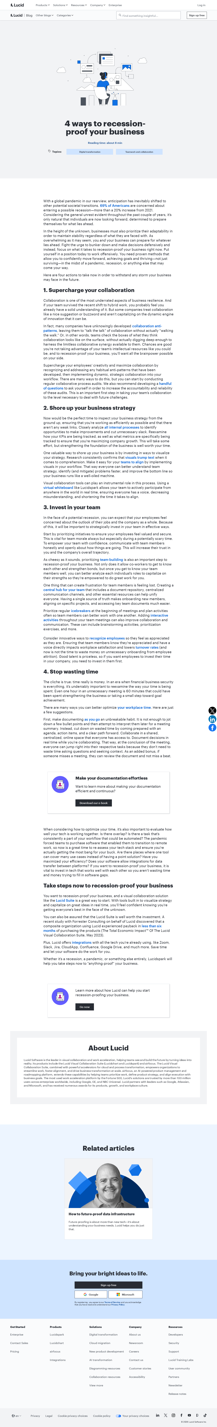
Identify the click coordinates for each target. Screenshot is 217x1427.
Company (96, 5)
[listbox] (148, 15)
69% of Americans (115, 205)
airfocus (55, 1351)
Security (174, 1343)
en (17, 1415)
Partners (174, 1376)
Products (41, 5)
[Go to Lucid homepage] (22, 5)
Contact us (136, 1359)
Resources (77, 5)
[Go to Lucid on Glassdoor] (197, 1415)
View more (96, 1385)
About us (135, 1334)
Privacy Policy (117, 1304)
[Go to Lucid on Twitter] (165, 1415)
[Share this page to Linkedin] (212, 719)
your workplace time (134, 707)
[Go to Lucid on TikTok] (205, 1415)
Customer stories (140, 1368)
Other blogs (43, 15)
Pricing (14, 1351)
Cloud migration (99, 1343)
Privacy (35, 1415)
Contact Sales (19, 1343)
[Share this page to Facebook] (212, 727)
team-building (111, 559)
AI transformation (100, 1359)
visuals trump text (139, 457)
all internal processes (121, 427)
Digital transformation (89, 152)
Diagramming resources (104, 1368)
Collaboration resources (104, 1376)
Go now (85, 1006)
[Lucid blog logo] (22, 15)
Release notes (177, 1393)
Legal (48, 1415)
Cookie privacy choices (73, 1415)
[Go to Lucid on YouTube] (189, 1415)
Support (174, 1351)
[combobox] (150, 15)
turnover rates (147, 647)
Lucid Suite (65, 900)
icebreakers (81, 611)
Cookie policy (102, 1415)
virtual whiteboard (58, 487)
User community (179, 1368)
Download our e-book (94, 802)
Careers (134, 1351)
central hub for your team (64, 590)
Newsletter (175, 1385)
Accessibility (137, 1376)
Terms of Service (112, 1302)
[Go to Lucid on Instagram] (173, 1415)
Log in (201, 5)
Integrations (58, 1359)
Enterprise (115, 5)
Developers (176, 1334)
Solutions (59, 5)
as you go (92, 719)
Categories (64, 15)
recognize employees (107, 638)
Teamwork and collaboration (139, 152)
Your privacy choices (135, 1415)
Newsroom (136, 1343)
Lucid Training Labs (181, 1359)
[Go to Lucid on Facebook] (181, 1415)
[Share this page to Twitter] (212, 711)
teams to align (132, 462)
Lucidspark (57, 1334)
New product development (106, 1351)
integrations (82, 942)
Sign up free (197, 15)
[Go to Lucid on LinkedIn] (157, 1415)
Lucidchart (57, 1343)
